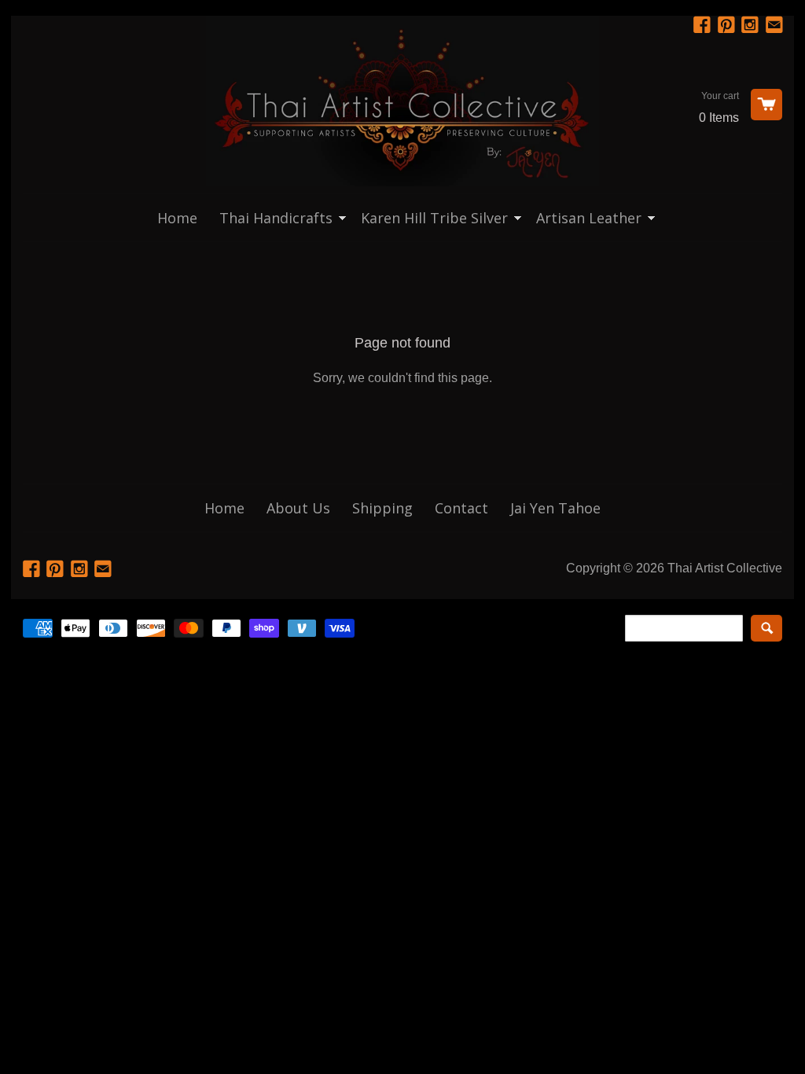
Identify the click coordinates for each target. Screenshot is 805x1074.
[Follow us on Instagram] (751, 25)
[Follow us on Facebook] (703, 25)
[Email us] (776, 25)
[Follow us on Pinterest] (728, 25)
